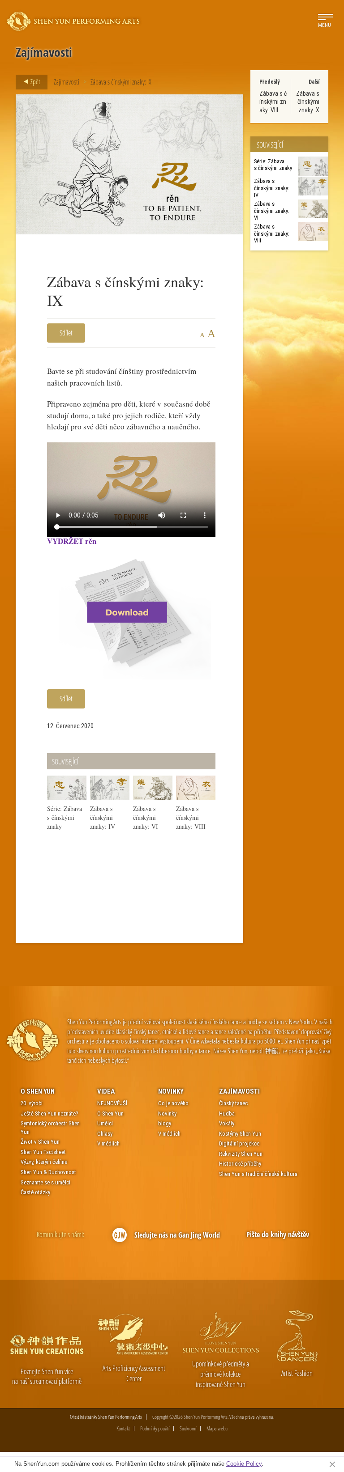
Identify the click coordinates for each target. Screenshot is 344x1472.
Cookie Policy (244, 1463)
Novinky (171, 1091)
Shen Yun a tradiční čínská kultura (258, 1174)
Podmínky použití (154, 1428)
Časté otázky (35, 1192)
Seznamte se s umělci (45, 1182)
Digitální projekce (239, 1143)
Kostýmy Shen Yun (240, 1133)
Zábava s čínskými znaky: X (307, 101)
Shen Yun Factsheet (43, 1152)
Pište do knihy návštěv (277, 1234)
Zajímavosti (66, 82)
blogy (164, 1123)
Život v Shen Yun (40, 1141)
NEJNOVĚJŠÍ (112, 1103)
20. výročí (32, 1103)
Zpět (34, 81)
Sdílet (66, 333)
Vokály (226, 1123)
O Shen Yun (38, 1091)
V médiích (108, 1143)
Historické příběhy (240, 1163)
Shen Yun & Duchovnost (48, 1172)
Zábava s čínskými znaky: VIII (273, 101)
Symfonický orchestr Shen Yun (50, 1127)
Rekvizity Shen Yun (240, 1153)
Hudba (227, 1113)
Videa (106, 1091)
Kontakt (123, 1428)
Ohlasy (104, 1133)
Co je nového (173, 1103)
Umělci (105, 1123)
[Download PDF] (131, 612)
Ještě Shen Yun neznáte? (49, 1113)
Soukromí (188, 1428)
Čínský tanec (233, 1103)
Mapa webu (217, 1428)
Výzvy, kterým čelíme (44, 1161)
